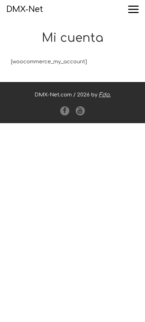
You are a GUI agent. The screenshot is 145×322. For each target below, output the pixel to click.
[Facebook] (64, 110)
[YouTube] (80, 110)
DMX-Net (24, 9)
